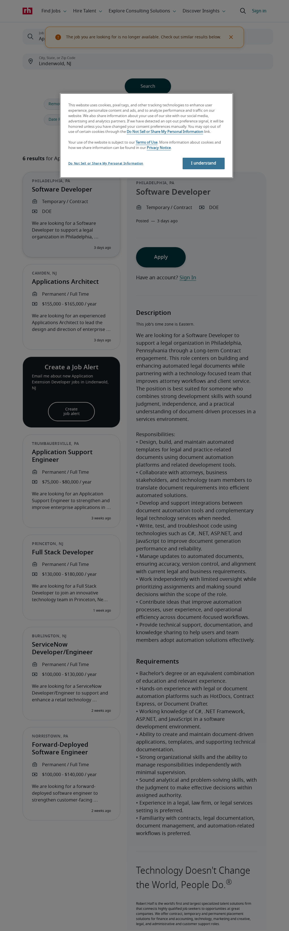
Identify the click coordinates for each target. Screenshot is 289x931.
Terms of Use (146, 142)
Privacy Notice (159, 148)
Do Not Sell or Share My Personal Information (165, 132)
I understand (203, 163)
